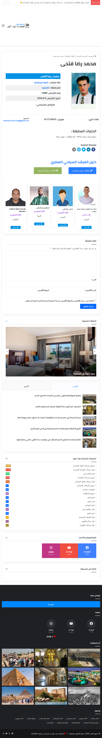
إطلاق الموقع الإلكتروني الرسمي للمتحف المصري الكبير (58, 395)
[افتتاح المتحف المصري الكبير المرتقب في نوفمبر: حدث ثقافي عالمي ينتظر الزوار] (89, 443)
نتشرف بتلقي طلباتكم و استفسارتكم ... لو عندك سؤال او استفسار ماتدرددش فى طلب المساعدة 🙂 (55, 2)
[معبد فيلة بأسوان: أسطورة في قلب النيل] (51, 696)
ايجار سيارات (95, 718)
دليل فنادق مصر (89, 474)
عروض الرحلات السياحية (91, 722)
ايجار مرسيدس (71, 718)
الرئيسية (92, 56)
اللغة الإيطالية (69, 56)
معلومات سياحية (89, 489)
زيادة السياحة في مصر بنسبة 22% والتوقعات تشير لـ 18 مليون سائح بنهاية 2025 (49, 417)
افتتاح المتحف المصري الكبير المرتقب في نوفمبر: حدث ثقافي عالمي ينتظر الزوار (49, 439)
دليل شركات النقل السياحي (85, 482)
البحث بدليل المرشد (47, 170)
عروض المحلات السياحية (86, 486)
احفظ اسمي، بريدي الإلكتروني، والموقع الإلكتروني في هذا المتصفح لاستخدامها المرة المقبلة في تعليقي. (59, 301)
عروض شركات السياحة (86, 478)
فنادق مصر (50, 722)
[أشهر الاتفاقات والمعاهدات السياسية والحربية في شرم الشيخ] (89, 432)
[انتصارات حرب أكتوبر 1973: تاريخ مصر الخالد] (84, 696)
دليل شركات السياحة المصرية (84, 470)
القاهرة (46, 88)
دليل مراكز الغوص (88, 521)
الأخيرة (75, 386)
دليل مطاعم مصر (88, 509)
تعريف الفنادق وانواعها (76, 374)
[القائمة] (3, 26)
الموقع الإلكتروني (43, 290)
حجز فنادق (91, 513)
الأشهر (26, 386)
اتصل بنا (51, 604)
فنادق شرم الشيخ (62, 722)
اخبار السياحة (90, 505)
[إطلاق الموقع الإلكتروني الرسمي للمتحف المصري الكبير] (89, 399)
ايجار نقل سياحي (44, 718)
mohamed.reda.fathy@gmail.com (16, 120)
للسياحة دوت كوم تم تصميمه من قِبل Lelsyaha (47, 734)
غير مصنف (91, 501)
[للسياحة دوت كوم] (18, 25)
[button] (93, 149)
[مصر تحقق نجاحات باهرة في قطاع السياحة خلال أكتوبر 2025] (18, 696)
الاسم (93, 280)
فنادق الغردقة (76, 722)
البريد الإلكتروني (90, 290)
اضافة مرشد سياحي (81, 170)
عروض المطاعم (89, 493)
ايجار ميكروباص (58, 718)
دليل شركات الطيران (87, 525)
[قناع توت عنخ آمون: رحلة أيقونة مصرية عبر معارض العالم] (89, 410)
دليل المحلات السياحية (87, 517)
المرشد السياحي (81, 56)
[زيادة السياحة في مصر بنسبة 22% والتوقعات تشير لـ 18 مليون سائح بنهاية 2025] (89, 421)
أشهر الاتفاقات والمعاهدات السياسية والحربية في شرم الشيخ (55, 428)
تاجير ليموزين (19, 718)
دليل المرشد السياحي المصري (73, 162)
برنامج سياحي (31, 718)
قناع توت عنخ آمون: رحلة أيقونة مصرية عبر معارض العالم (58, 406)
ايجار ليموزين (83, 718)
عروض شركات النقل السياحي (84, 466)
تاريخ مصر (91, 497)
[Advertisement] (65, 23)
